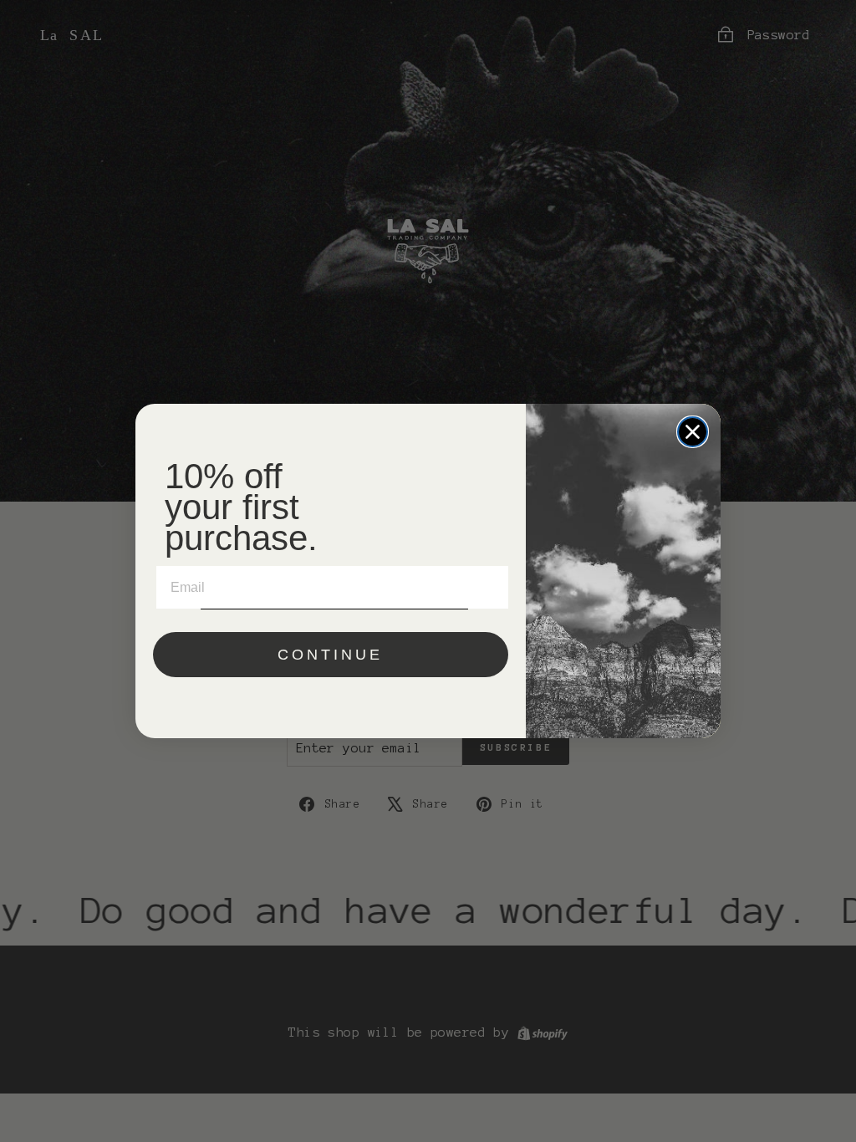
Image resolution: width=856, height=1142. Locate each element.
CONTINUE (330, 654)
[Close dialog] (692, 431)
